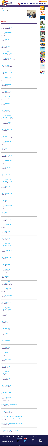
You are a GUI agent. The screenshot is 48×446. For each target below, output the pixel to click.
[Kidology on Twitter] (42, 72)
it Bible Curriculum (23, 3)
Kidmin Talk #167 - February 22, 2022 (6, 25)
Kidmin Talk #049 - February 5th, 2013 (6, 283)
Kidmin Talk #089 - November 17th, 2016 (7, 188)
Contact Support (22, 445)
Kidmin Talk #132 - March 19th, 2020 (6, 108)
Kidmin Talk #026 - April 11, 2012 (6, 338)
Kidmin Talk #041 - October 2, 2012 (6, 302)
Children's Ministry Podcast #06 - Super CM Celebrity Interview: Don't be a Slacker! (12, 418)
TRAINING (30, 3)
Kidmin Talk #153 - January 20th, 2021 (6, 58)
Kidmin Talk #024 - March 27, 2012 (6, 342)
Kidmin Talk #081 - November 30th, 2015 (7, 207)
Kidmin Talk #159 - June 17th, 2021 (6, 44)
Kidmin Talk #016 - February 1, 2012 (6, 361)
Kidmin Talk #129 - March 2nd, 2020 (6, 115)
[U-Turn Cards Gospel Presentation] (42, 28)
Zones (33, 439)
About (33, 441)
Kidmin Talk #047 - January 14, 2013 (6, 288)
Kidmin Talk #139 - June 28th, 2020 (6, 91)
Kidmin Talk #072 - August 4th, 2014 (6, 229)
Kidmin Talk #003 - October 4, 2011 (6, 392)
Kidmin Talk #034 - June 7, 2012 (6, 319)
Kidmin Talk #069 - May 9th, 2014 (6, 236)
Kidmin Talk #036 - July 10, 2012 (6, 314)
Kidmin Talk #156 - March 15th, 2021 (6, 51)
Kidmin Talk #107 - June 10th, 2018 (6, 146)
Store (33, 3)
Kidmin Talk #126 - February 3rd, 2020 (6, 122)
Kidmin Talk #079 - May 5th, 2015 (6, 212)
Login (41, 1)
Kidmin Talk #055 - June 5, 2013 (6, 269)
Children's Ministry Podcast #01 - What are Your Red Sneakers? (10, 430)
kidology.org (26, 445)
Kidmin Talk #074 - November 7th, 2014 (7, 224)
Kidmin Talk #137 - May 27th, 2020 (6, 96)
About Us (45, 3)
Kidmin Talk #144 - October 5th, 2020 (6, 79)
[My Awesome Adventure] (42, 38)
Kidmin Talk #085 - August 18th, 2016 (6, 198)
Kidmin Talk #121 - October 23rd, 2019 (6, 134)
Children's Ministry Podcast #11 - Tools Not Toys (8, 406)
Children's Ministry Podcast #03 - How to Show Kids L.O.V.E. (9, 425)
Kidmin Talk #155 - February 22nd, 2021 (7, 53)
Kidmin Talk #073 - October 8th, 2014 (6, 226)
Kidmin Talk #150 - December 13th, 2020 (7, 65)
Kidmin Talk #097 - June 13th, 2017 (6, 169)
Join (43, 1)
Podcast (40, 438)
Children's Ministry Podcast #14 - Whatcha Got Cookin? (9, 399)
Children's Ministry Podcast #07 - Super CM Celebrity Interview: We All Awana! (12, 416)
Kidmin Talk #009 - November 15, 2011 (6, 378)
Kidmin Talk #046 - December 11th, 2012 (7, 290)
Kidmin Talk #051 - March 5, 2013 (6, 278)
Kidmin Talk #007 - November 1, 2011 (6, 383)
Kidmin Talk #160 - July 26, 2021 (6, 41)
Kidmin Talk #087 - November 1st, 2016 (7, 193)
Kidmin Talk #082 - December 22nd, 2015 (7, 205)
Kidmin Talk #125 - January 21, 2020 (6, 124)
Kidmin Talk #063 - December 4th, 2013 (7, 250)
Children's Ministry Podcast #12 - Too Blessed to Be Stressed (9, 404)
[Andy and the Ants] (42, 33)
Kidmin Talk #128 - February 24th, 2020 (7, 117)
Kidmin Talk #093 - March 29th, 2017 (6, 179)
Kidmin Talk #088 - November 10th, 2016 (7, 191)
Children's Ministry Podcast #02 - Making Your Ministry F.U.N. (9, 428)
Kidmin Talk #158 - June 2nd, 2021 (6, 46)
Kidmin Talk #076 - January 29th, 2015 (6, 219)
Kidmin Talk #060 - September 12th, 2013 (7, 257)
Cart (45, 1)
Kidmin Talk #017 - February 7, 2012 (6, 359)
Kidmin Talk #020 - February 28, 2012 (6, 352)
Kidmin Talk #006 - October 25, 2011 (6, 385)
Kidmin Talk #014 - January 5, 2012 (6, 366)
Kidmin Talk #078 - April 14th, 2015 (6, 214)
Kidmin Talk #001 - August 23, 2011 (6, 397)
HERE (11, 440)
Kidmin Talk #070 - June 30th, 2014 (6, 233)
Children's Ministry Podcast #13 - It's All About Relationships (9, 402)
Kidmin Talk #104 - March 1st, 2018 (6, 153)
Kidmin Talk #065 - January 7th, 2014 (6, 245)
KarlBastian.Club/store (5, 440)
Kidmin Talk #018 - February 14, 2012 (6, 357)
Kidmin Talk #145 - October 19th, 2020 (6, 77)
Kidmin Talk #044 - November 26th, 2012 (7, 295)
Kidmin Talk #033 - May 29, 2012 (6, 321)
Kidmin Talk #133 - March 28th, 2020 (6, 105)
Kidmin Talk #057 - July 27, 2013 (6, 264)
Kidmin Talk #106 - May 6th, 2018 (6, 148)
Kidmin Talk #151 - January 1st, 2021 (6, 63)
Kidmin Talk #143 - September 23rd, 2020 (7, 82)
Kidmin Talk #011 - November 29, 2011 (6, 373)
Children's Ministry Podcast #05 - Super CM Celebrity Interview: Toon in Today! (12, 421)
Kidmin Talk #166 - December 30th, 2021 (7, 27)
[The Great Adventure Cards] (42, 55)
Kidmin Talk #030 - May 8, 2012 (6, 328)
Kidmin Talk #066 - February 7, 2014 (6, 243)
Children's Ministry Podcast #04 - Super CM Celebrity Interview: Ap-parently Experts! (12, 423)
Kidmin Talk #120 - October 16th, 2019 (6, 136)
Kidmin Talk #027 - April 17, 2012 (6, 335)
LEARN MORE (3, 442)
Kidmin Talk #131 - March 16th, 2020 (6, 110)
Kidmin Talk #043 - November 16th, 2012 (7, 297)
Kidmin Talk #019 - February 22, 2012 (6, 354)
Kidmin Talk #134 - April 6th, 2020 (6, 103)
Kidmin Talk (2, 10)
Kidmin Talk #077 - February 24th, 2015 (7, 217)
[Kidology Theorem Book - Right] (42, 8)
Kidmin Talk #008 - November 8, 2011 (6, 380)
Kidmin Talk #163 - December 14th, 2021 (7, 34)
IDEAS (28, 3)
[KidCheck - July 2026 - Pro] (42, 18)
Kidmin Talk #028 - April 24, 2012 (6, 333)
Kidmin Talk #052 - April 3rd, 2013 (6, 276)
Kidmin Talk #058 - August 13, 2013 (6, 262)
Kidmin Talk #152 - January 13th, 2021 (6, 60)
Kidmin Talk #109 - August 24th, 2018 (6, 141)
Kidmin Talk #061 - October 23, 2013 (6, 255)
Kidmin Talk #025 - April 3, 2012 (6, 340)
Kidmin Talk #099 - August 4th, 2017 (6, 165)
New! (19, 3)
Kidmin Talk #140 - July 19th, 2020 (6, 89)
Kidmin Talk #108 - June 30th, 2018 (6, 143)
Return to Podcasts (4, 21)
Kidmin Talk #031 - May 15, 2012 (6, 326)
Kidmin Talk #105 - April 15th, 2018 (6, 150)
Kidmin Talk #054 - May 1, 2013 (6, 271)
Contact (40, 441)
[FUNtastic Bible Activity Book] (42, 23)
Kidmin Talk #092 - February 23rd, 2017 (7, 181)
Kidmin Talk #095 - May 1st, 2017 (6, 174)
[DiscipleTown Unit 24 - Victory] (42, 48)
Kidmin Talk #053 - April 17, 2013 (6, 274)
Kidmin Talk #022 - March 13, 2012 (6, 347)
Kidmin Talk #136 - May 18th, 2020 (6, 98)
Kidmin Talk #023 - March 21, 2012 (6, 345)
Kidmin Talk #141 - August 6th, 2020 (6, 86)
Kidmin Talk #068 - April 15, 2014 (6, 238)
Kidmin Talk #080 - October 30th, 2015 (7, 210)
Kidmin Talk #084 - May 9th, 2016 (6, 200)
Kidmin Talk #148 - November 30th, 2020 (7, 70)
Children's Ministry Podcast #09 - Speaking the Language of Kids (10, 411)
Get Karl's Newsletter (37, 3)
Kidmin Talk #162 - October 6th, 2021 (6, 37)
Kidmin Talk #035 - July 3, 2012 (5, 316)
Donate (42, 3)
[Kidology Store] (42, 60)
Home (33, 438)
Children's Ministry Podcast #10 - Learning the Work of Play (9, 409)
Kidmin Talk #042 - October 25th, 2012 (7, 300)
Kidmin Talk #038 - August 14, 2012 (6, 309)
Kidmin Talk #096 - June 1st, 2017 (6, 172)
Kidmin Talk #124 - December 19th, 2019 (7, 127)
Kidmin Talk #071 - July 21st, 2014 (6, 231)
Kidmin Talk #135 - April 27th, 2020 (6, 101)
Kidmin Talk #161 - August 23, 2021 (6, 39)
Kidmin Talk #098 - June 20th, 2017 (6, 167)
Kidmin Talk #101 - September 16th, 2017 (7, 160)
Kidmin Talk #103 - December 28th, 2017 (7, 155)
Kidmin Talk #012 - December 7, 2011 (6, 371)
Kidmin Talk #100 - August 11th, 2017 (6, 162)
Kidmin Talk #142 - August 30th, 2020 (6, 84)
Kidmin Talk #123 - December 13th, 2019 (7, 129)
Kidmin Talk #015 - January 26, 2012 (6, 364)
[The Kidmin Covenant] (42, 13)
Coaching (40, 439)
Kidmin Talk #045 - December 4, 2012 (6, 293)
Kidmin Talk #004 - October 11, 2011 (6, 390)
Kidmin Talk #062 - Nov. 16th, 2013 (6, 252)
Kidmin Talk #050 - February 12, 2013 (6, 281)
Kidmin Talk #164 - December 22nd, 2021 (7, 32)
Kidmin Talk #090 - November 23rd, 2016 (7, 186)
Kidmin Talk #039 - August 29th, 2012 (6, 307)
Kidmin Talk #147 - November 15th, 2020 (7, 72)
